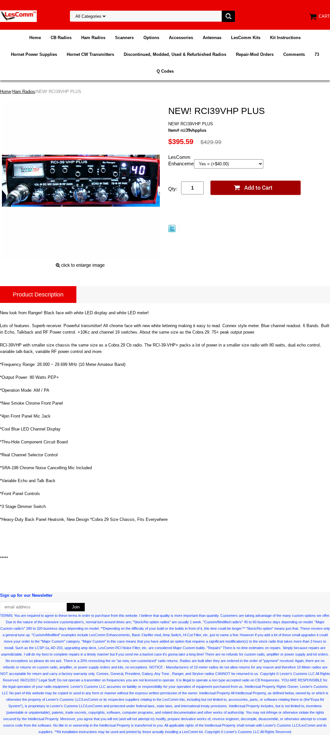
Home (35, 37)
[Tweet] (172, 230)
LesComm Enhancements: (181, 160)
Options (151, 37)
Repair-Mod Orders (255, 54)
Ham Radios (93, 37)
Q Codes (165, 71)
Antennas (212, 37)
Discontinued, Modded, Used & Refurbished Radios (175, 54)
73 (317, 54)
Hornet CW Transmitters (90, 54)
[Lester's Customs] (18, 15)
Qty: (172, 189)
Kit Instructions (285, 37)
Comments (294, 54)
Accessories (181, 37)
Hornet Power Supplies (34, 54)
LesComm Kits (245, 37)
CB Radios (61, 37)
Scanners (124, 37)
